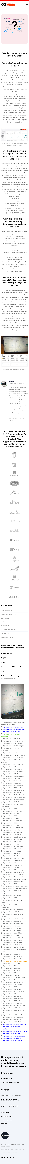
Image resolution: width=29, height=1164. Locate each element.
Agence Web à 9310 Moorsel (12, 835)
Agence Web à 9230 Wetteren (13, 811)
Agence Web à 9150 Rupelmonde (13, 790)
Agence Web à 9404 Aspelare (12, 851)
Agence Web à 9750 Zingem (12, 931)
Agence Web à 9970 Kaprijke (12, 1001)
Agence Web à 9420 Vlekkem (12, 856)
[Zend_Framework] (14, 530)
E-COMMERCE (5, 626)
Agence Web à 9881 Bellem (11, 968)
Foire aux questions (7, 1120)
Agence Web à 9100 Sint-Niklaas (13, 776)
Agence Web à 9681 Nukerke (12, 921)
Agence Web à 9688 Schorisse (13, 924)
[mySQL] (14, 511)
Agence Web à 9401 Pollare (11, 844)
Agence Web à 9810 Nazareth (12, 945)
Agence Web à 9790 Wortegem (13, 940)
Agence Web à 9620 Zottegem (13, 898)
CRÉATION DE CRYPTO (7, 637)
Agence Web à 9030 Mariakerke (13, 741)
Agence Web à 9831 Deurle (11, 954)
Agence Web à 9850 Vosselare (13, 959)
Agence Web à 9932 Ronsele (12, 987)
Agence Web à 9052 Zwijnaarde (13, 764)
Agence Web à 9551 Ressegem (13, 881)
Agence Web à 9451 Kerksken (12, 860)
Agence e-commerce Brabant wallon (15, 1031)
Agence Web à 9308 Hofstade (12, 832)
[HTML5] (14, 455)
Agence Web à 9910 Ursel (11, 975)
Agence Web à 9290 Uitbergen (13, 828)
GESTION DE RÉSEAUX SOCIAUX (9, 629)
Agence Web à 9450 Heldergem (13, 858)
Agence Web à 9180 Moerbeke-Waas (15, 797)
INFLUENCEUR (5, 633)
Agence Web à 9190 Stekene (12, 802)
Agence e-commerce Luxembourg (14, 1036)
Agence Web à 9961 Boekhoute (13, 996)
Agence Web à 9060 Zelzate (12, 767)
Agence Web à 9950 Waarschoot (13, 991)
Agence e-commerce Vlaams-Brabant (15, 1024)
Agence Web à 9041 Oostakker (13, 753)
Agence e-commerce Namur (12, 1038)
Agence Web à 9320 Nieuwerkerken (14, 837)
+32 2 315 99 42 (10, 1106)
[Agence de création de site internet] (13, 1158)
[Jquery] (14, 492)
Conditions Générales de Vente (10, 1082)
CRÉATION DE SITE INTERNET (9, 614)
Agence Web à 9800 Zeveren (12, 942)
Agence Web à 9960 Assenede (13, 994)
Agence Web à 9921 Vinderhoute (13, 980)
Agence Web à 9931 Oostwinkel (13, 984)
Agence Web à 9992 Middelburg (13, 1022)
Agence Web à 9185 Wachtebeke (13, 800)
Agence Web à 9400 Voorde (12, 842)
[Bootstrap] (14, 474)
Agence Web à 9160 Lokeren (12, 793)
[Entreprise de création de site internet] (2, 1158)
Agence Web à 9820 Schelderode (14, 947)
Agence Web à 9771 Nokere (11, 935)
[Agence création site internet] (7, 1158)
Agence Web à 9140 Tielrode (12, 788)
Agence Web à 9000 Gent (11, 739)
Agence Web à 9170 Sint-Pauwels (13, 795)
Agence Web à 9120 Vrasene (12, 783)
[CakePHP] (14, 587)
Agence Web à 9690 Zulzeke (12, 926)
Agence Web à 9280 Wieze (11, 825)
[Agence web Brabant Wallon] (4, 1158)
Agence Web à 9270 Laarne (12, 823)
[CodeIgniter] (14, 559)
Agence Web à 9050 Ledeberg (13, 757)
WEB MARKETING (5, 618)
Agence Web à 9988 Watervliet (13, 1015)
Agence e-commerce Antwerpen (13, 729)
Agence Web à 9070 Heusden (12, 769)
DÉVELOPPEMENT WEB (7, 610)
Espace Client (5, 1112)
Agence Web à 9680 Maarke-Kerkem (14, 919)
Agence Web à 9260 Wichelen (12, 821)
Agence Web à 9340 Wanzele (12, 839)
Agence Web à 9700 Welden (12, 928)
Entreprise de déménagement (9, 1153)
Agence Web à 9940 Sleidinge (12, 989)
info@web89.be (10, 1099)
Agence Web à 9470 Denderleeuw (14, 863)
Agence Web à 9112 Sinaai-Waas (13, 781)
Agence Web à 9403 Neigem (12, 849)
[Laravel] (14, 521)
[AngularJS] (14, 577)
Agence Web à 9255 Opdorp (12, 818)
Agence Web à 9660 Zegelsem (13, 910)
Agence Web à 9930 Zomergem (13, 982)
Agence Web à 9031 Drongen (12, 743)
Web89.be (12, 382)
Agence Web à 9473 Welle (11, 867)
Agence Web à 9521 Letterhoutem (14, 877)
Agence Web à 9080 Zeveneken (13, 771)
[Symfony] (14, 540)
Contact (4, 1124)
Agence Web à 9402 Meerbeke (13, 846)
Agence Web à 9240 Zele (11, 814)
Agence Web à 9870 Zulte (11, 963)
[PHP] (14, 483)
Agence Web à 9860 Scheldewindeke (15, 961)
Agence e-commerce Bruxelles (13, 727)
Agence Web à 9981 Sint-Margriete (14, 1008)
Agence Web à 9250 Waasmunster (14, 816)
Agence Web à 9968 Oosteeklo (13, 999)
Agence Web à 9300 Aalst (11, 830)
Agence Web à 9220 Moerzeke (13, 809)
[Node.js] (14, 596)
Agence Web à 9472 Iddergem (13, 865)
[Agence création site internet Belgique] (10, 1158)
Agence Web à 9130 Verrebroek (13, 785)
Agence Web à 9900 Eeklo (11, 973)
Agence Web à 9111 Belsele (11, 778)
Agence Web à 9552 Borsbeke (12, 884)
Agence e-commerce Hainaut (12, 1041)
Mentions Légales (6, 1078)
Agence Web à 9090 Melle (11, 774)
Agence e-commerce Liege (11, 1034)
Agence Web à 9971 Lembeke (12, 1003)
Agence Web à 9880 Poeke (11, 966)
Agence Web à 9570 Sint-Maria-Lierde (15, 886)
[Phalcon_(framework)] (14, 568)
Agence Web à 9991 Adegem (12, 1020)
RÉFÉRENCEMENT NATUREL (8, 622)
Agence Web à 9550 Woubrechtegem (15, 879)
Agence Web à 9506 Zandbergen (13, 872)
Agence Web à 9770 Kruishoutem (13, 933)
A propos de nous (6, 1116)
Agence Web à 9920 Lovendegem (14, 977)
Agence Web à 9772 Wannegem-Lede (15, 938)
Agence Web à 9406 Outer (11, 853)
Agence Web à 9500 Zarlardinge (13, 870)
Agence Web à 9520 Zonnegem (13, 874)
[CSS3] (14, 464)
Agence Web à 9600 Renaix (12, 896)
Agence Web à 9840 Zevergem (13, 956)
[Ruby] (14, 549)
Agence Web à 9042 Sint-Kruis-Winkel (15, 755)
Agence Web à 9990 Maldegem (13, 1017)
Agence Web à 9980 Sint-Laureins (14, 1006)
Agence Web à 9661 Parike (11, 912)
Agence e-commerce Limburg (12, 732)
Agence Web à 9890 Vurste (12, 970)
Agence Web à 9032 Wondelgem (13, 746)
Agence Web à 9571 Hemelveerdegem (15, 888)
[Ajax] (14, 502)
